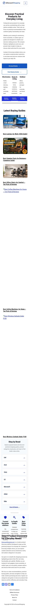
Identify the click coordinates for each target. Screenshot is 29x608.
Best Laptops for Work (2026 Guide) (15, 134)
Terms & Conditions (14, 590)
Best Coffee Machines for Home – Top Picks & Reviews (14, 310)
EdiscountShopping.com (8, 542)
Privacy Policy (14, 595)
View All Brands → (15, 507)
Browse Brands (14, 66)
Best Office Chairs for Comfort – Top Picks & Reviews (14, 183)
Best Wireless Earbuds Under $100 (14, 437)
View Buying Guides (14, 72)
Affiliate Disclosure (14, 592)
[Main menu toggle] (25, 3)
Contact (15, 600)
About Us (14, 597)
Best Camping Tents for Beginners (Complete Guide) (14, 159)
